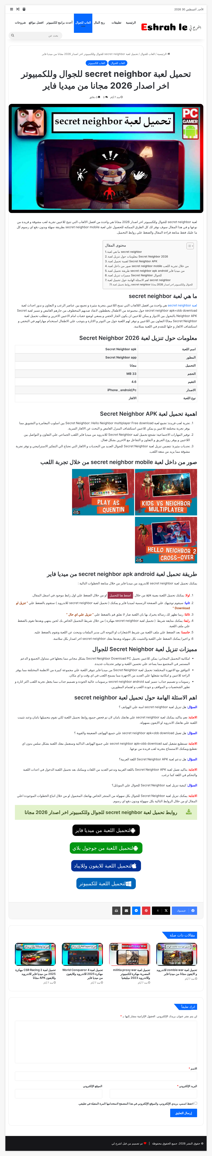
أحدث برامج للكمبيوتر (59, 22)
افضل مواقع (36, 22)
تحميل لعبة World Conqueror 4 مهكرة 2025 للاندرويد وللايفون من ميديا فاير (82, 973)
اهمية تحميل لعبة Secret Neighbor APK (132, 261)
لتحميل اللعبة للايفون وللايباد (103, 866)
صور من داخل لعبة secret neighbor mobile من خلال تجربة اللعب (148, 266)
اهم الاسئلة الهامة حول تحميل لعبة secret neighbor (139, 280)
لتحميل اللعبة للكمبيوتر (102, 884)
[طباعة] (116, 911)
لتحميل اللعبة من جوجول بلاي (102, 848)
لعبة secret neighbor (182, 305)
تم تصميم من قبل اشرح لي (127, 1143)
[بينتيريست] (146, 911)
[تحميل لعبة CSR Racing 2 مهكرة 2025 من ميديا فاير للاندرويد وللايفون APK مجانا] (35, 954)
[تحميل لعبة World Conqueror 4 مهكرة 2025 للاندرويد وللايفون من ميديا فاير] (82, 954)
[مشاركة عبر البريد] (126, 911)
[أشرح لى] (172, 26)
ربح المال (99, 22)
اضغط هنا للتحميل (120, 595)
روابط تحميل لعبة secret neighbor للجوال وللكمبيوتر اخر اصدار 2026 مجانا (153, 284)
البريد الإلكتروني (187, 1086)
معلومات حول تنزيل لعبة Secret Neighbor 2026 (138, 256)
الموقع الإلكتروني (92, 1086)
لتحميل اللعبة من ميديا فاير (102, 830)
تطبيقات (116, 22)
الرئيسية (131, 22)
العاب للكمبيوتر (96, 63)
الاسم (193, 1068)
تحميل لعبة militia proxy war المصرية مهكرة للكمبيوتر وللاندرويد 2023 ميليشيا (131, 973)
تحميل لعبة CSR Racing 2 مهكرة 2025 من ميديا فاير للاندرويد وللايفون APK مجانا (35, 973)
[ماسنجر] (136, 911)
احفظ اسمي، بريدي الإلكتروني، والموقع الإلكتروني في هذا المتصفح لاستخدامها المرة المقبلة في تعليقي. (136, 1103)
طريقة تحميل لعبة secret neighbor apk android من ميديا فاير (146, 270)
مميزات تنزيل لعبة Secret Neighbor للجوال (135, 275)
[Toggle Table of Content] (188, 245)
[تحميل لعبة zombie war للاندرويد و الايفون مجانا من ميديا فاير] (176, 954)
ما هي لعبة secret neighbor (124, 251)
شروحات (20, 22)
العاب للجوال (83, 22)
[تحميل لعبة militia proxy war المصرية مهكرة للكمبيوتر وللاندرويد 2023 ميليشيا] (129, 954)
